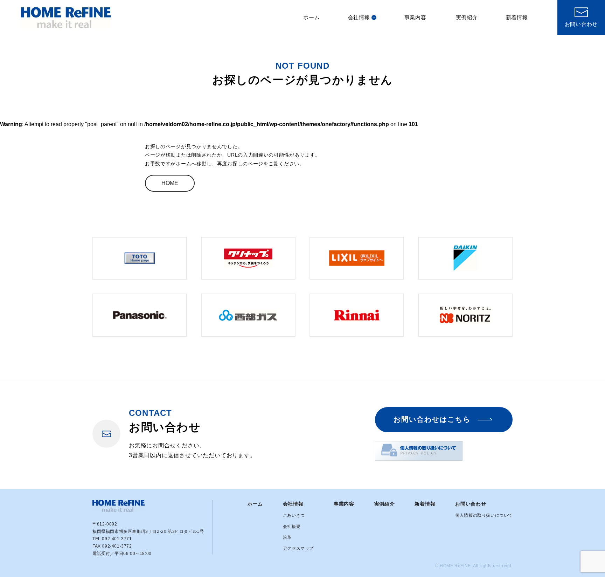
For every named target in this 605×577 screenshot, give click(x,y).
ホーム (311, 17)
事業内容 (415, 17)
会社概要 (291, 526)
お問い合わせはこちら (432, 419)
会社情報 (359, 17)
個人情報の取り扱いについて (484, 515)
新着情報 (517, 17)
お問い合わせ (470, 504)
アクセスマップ (298, 548)
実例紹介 (467, 17)
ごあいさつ (294, 515)
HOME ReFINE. (456, 565)
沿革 (287, 537)
